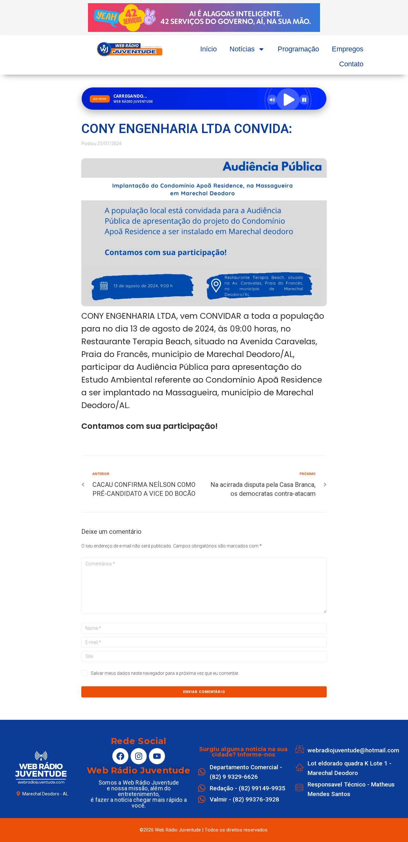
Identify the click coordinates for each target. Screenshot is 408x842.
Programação (298, 49)
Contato (351, 64)
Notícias (242, 49)
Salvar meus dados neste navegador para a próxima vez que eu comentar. (165, 673)
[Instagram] (139, 756)
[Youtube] (157, 756)
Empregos (347, 49)
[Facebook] (120, 756)
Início (208, 49)
